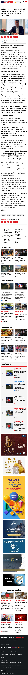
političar (8, 215)
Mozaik (16, 639)
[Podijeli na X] (5, 37)
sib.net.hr (19, 662)
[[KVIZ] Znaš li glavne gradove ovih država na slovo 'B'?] (21, 268)
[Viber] (8, 37)
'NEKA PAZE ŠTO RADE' (6, 623)
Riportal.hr (5, 18)
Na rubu (3, 641)
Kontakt (2, 657)
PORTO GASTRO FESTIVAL (6, 291)
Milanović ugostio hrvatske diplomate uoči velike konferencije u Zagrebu (7, 259)
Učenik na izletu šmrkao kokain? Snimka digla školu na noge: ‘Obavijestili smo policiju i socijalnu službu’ (21, 605)
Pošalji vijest (20, 654)
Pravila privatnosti (17, 651)
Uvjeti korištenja (13, 654)
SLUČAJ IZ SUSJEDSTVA (20, 601)
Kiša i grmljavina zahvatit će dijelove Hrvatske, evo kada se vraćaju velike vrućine (20, 355)
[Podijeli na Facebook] (2, 37)
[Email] (14, 37)
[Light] (15, 2)
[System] (18, 2)
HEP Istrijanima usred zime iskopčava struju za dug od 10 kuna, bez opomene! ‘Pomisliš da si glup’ (8, 237)
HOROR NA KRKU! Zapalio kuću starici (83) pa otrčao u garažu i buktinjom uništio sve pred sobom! (20, 295)
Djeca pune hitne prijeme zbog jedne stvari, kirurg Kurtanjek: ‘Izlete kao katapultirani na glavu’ (19, 425)
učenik (14, 215)
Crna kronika (18, 300)
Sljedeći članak (25, 236)
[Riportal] (5, 2)
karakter (3, 215)
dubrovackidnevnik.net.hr (18, 665)
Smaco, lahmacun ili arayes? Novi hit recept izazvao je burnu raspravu (7, 340)
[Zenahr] (14, 648)
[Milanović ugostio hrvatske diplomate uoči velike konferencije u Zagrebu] (7, 252)
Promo (14, 641)
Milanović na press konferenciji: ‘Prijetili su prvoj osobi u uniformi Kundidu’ (7, 627)
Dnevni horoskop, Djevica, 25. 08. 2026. (6, 274)
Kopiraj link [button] (16, 37)
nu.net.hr (2, 667)
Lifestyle (22, 639)
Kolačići (2, 651)
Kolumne (9, 641)
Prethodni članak (2, 236)
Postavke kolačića (9, 651)
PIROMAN (17, 291)
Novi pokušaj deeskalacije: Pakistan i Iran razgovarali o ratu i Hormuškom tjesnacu (20, 259)
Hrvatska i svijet (18, 430)
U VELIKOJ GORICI (18, 623)
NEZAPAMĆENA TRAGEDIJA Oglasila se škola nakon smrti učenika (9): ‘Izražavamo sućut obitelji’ (21, 627)
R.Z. (16, 323)
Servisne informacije (4, 654)
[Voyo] (8, 648)
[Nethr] (21, 648)
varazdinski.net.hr (13, 662)
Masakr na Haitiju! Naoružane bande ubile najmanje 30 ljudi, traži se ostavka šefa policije (7, 355)
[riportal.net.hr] (3, 671)
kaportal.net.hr (3, 665)
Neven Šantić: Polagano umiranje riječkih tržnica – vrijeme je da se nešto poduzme (21, 317)
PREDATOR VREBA (5, 311)
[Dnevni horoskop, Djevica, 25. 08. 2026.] (7, 268)
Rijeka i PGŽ (4, 300)
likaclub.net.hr (8, 667)
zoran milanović (20, 215)
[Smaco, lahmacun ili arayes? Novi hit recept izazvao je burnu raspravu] (7, 332)
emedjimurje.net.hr (4, 662)
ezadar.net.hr (10, 665)
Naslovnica (4, 637)
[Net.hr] (3, 648)
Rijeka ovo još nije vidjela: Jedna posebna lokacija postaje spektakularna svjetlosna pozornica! (6, 295)
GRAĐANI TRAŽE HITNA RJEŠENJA (6, 601)
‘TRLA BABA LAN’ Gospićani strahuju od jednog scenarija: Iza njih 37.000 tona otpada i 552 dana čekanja (7, 606)
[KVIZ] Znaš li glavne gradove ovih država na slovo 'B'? (20, 275)
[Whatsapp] (11, 37)
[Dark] (20, 2)
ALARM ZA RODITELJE (18, 421)
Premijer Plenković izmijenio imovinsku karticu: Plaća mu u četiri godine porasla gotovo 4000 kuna (18, 237)
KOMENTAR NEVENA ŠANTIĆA (19, 312)
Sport (2, 639)
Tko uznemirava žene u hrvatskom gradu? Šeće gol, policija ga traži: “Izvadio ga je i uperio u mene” (7, 316)
